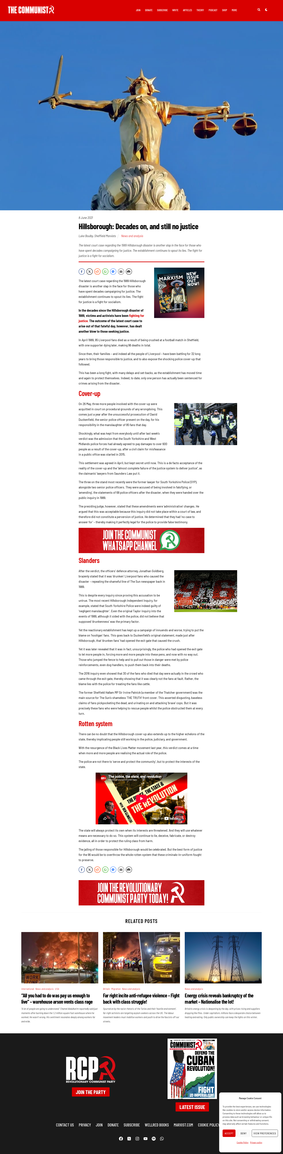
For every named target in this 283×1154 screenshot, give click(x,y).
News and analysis (132, 236)
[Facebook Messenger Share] (113, 271)
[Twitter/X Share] (89, 271)
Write (175, 10)
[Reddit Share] (97, 271)
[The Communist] (31, 11)
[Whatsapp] (162, 1139)
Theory (200, 10)
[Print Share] (129, 271)
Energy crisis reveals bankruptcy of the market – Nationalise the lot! (219, 998)
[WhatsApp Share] (105, 271)
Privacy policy (256, 1142)
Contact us (65, 1124)
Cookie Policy (242, 1142)
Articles (187, 10)
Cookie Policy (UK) (212, 1124)
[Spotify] (154, 1139)
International (27, 988)
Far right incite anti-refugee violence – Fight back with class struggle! (141, 998)
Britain (106, 988)
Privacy (85, 1124)
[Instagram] (137, 1139)
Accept (229, 1133)
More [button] (234, 10)
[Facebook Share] (82, 271)
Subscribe (162, 10)
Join (138, 10)
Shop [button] (224, 10)
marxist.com (183, 1124)
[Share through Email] (121, 271)
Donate (148, 10)
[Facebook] (121, 1139)
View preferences (265, 1133)
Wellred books (157, 1124)
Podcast (213, 10)
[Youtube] (146, 1139)
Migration (116, 988)
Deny (244, 1133)
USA (57, 988)
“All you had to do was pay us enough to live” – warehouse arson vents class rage (57, 998)
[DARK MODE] (266, 9)
